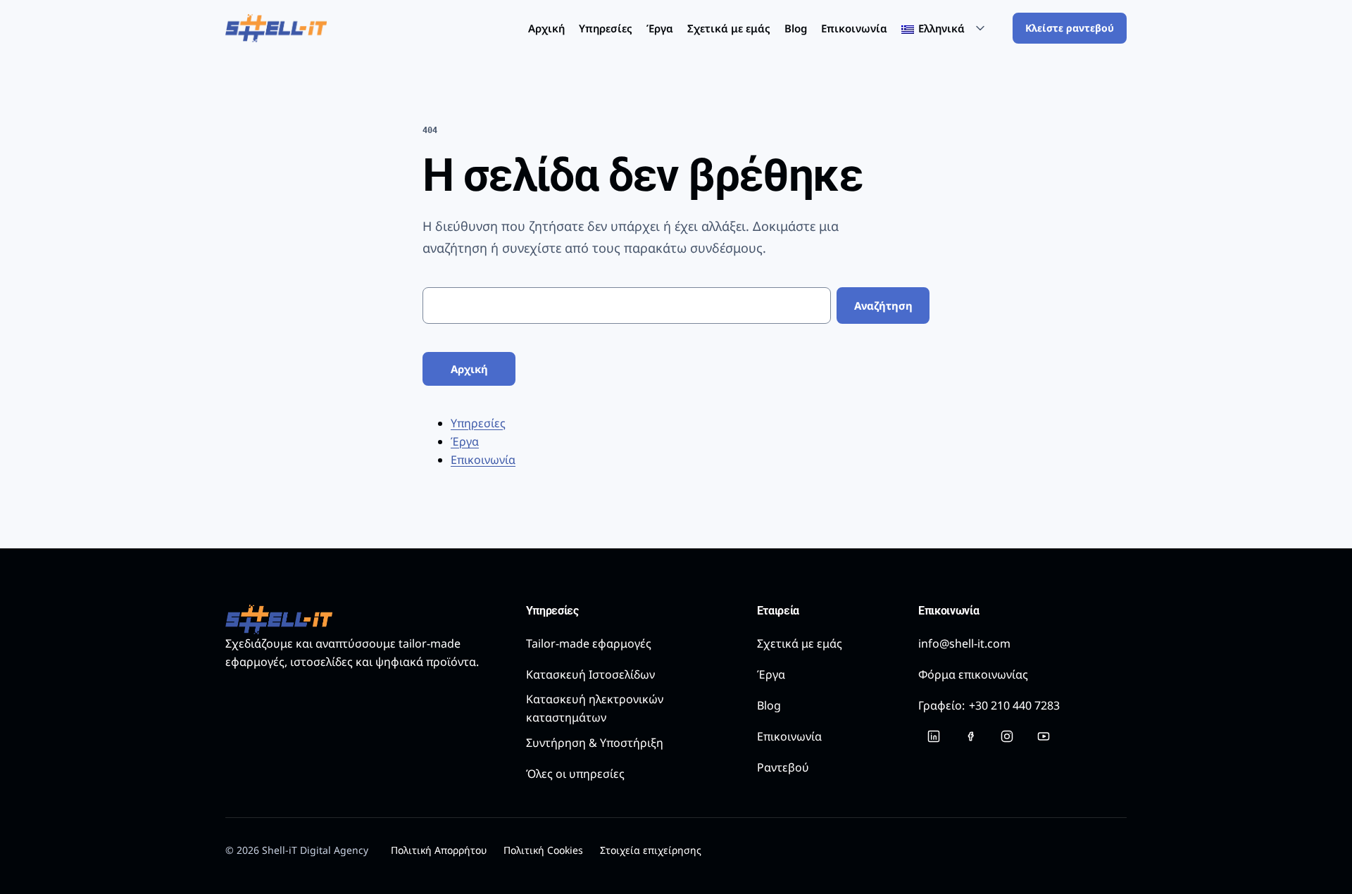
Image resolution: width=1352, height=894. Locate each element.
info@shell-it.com (964, 643)
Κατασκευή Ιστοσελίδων (590, 674)
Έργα (659, 28)
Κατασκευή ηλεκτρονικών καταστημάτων (594, 708)
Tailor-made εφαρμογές (588, 643)
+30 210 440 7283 (989, 705)
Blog (795, 28)
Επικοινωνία (854, 28)
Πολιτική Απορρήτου (439, 850)
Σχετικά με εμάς (728, 28)
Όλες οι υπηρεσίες (575, 773)
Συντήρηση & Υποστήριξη (594, 742)
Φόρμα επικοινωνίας (973, 674)
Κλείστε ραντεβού (1069, 27)
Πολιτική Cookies (543, 850)
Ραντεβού (783, 767)
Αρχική (546, 28)
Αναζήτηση (883, 305)
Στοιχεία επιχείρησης (650, 850)
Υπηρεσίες (605, 28)
